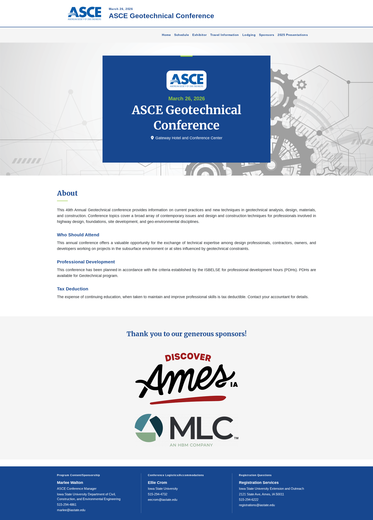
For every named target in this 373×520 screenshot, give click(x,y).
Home (166, 35)
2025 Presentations (293, 35)
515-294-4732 (157, 494)
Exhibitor (199, 35)
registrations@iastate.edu (257, 505)
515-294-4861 (66, 504)
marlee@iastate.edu (71, 510)
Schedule (181, 35)
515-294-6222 (248, 499)
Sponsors (266, 35)
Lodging (249, 35)
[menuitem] (166, 35)
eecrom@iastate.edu (162, 499)
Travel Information (224, 35)
